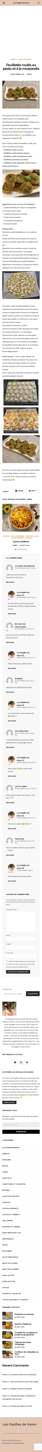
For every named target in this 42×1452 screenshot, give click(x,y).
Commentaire (11, 910)
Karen (29, 74)
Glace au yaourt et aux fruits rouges (24, 1381)
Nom (8, 935)
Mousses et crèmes (11, 1227)
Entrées (6, 536)
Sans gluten (8, 1275)
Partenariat (8, 1239)
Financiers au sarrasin (24, 1314)
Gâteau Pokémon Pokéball (21, 1388)
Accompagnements (11, 1147)
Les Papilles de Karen (21, 3)
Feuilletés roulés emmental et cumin (18, 156)
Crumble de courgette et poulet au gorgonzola (26, 1334)
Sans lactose (8, 1281)
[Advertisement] (21, 32)
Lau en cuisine (21, 786)
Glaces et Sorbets (11, 1214)
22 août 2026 (19, 1357)
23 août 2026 (19, 1347)
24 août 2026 (20, 1337)
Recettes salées (25, 59)
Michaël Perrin (18, 1443)
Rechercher (7, 989)
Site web (9, 953)
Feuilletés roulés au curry (13, 150)
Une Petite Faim (21, 731)
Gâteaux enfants (10, 1208)
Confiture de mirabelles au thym (26, 1353)
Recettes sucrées (10, 1269)
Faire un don (9, 1102)
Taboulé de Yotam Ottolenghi (23, 1343)
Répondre (10, 582)
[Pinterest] (27, 1062)
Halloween (7, 1220)
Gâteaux (6, 1202)
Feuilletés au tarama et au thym (16, 159)
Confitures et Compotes (14, 1184)
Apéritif (14, 59)
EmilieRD (19, 678)
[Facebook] (15, 1062)
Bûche (5, 1166)
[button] (15, 549)
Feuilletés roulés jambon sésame (16, 153)
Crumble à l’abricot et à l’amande (23, 1374)
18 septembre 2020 (17, 74)
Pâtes (5, 1245)
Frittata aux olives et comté (21, 1406)
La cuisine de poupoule (25, 566)
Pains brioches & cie (11, 1233)
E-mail (9, 944)
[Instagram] (21, 1062)
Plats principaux (17, 536)
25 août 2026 (24, 545)
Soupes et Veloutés (11, 1293)
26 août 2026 (19, 1317)
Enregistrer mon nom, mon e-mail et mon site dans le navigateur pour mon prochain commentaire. (20, 964)
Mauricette (19, 839)
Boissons (6, 1160)
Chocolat (7, 1178)
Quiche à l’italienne (21, 542)
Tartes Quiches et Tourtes (21, 538)
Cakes (5, 1172)
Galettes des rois (10, 1196)
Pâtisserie (7, 1251)
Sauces (5, 1287)
